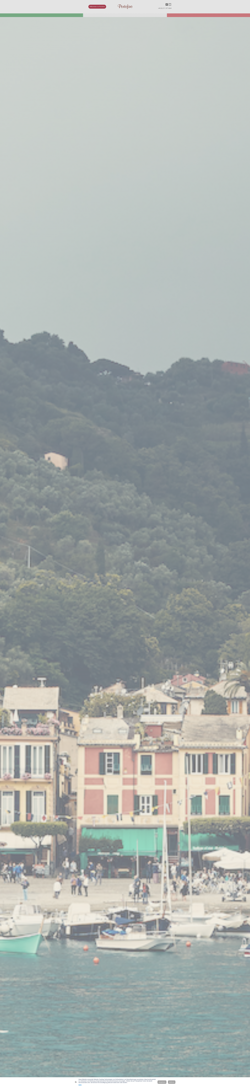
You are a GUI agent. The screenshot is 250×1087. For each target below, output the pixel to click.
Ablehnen (172, 1082)
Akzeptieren (162, 1082)
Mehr (80, 1085)
